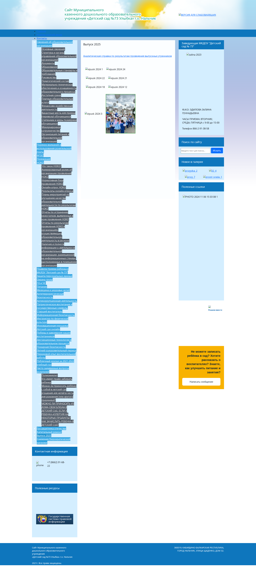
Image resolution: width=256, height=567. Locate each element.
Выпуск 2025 (44, 435)
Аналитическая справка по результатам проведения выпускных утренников (127, 56)
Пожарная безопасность (51, 347)
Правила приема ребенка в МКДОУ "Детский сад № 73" (53, 270)
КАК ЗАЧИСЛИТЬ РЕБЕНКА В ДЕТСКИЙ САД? (57, 423)
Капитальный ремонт (49, 432)
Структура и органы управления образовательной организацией (58, 56)
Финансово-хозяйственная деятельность (57, 107)
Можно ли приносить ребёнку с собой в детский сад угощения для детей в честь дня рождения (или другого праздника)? (58, 393)
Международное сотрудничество (51, 128)
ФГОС (40, 155)
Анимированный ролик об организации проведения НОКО (56, 173)
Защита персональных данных (54, 276)
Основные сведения (53, 49)
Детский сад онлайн (48, 329)
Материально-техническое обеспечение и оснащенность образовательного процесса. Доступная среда (58, 90)
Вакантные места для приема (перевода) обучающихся (58, 114)
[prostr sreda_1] (212, 176)
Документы (48, 63)
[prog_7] (190, 176)
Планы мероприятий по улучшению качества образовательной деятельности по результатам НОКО (58, 201)
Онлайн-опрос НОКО (54, 187)
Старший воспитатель (49, 311)
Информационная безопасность (56, 315)
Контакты (42, 38)
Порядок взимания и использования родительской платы (54, 148)
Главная (41, 31)
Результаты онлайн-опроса (57, 190)
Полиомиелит (50, 375)
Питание (42, 286)
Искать (217, 150)
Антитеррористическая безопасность (50, 295)
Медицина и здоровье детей (53, 290)
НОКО (40, 162)
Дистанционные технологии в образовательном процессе (54, 341)
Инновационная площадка (52, 325)
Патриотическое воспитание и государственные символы (54, 306)
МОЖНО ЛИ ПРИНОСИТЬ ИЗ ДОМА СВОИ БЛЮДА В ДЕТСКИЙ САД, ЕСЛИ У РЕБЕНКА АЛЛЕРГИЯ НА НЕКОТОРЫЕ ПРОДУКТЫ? (57, 410)
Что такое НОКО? (51, 166)
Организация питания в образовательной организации (55, 138)
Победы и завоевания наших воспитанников (54, 334)
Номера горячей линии (49, 35)
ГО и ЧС (41, 283)
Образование (49, 66)
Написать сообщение (201, 382)
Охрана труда (44, 279)
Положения (43, 159)
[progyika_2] (190, 170)
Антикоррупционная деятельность (57, 300)
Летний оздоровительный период (56, 350)
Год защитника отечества (51, 428)
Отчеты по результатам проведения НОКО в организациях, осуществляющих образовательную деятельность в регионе (55, 231)
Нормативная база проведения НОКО (52, 182)
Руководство (49, 77)
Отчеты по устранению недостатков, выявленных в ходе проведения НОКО (57, 216)
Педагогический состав (55, 81)
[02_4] (212, 170)
